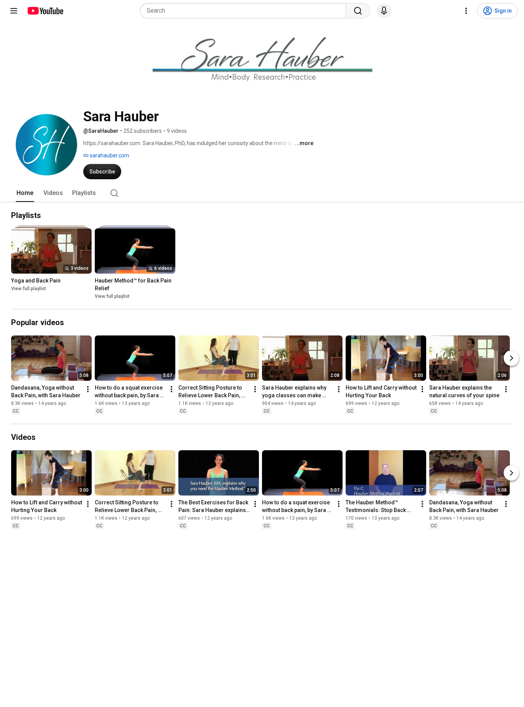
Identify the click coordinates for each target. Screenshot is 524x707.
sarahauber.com (109, 155)
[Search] (358, 10)
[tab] (25, 193)
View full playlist (28, 288)
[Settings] (466, 10)
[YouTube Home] (45, 10)
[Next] (511, 358)
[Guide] (13, 10)
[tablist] (262, 193)
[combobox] (245, 10)
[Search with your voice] (384, 10)
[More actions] (88, 389)
